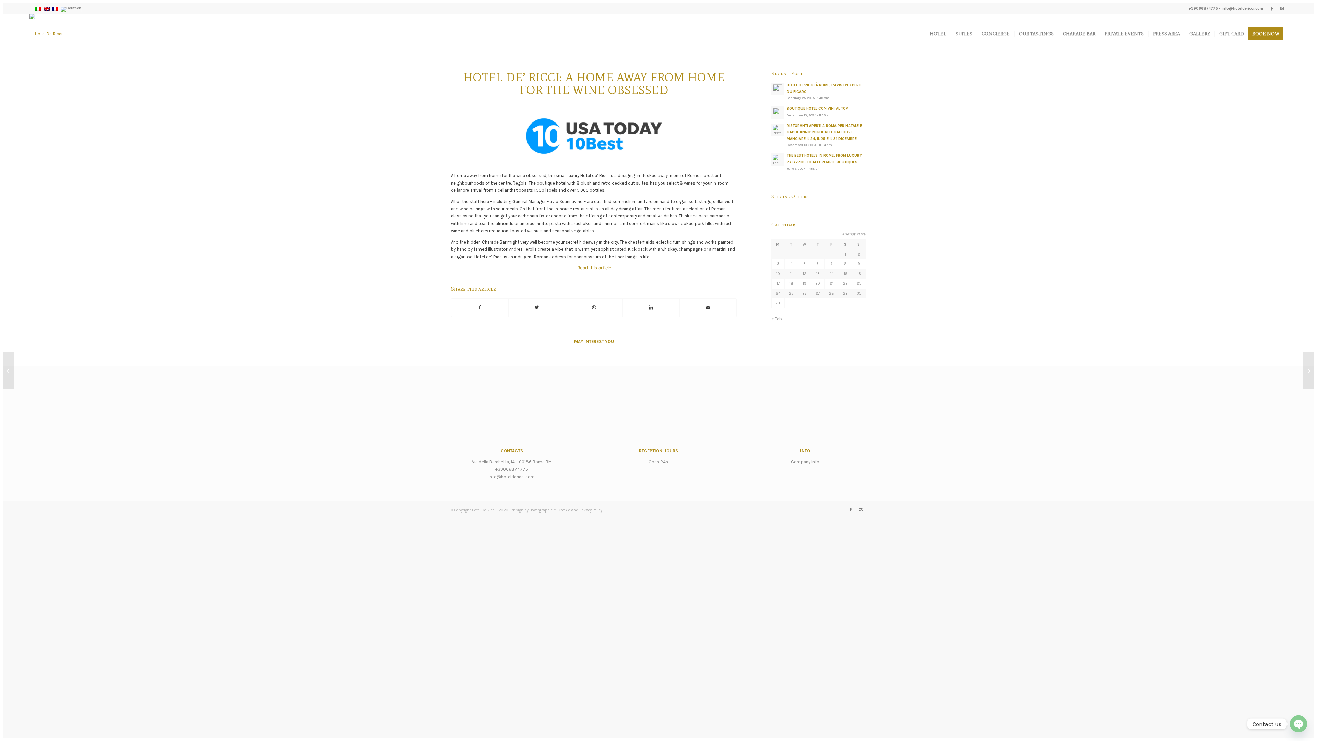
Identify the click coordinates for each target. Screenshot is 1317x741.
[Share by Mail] (708, 307)
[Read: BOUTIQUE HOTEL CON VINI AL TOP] (777, 112)
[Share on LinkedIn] (651, 307)
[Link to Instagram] (1282, 8)
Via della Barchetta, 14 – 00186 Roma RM (512, 461)
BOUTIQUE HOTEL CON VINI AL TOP (817, 108)
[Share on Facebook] (479, 307)
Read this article (594, 267)
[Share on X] (537, 307)
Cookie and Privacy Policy (580, 510)
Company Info (805, 461)
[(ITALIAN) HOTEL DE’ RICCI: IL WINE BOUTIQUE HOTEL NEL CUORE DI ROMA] (1308, 370)
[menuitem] (938, 34)
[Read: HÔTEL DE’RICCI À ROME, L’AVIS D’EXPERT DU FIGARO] (777, 89)
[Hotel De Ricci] (45, 34)
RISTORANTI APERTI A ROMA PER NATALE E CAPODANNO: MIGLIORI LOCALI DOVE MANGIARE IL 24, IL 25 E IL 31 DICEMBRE (824, 132)
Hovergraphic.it (543, 510)
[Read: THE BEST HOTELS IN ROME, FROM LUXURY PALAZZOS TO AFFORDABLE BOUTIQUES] (777, 159)
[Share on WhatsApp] (594, 307)
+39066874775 (1203, 8)
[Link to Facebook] (1272, 8)
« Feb (776, 318)
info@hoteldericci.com (1242, 8)
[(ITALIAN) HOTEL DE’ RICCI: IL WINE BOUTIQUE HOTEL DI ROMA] (8, 370)
